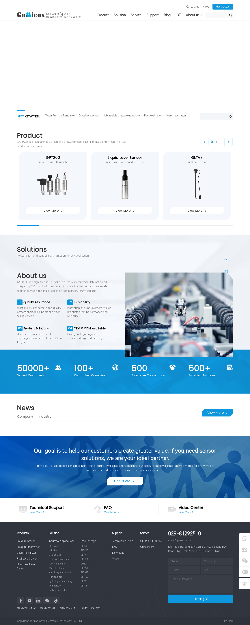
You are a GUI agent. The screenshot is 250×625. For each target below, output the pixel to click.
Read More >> (59, 87)
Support (153, 15)
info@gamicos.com (180, 540)
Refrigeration (55, 585)
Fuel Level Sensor (27, 558)
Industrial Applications (61, 541)
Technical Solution (122, 541)
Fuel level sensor (153, 115)
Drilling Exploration (58, 590)
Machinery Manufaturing (61, 572)
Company (25, 416)
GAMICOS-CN (68, 608)
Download (118, 552)
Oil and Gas (55, 555)
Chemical (53, 546)
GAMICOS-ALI (48, 608)
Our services (147, 546)
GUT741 (85, 563)
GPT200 (53, 158)
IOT (178, 15)
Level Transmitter (26, 552)
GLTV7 (196, 158)
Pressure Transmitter (28, 546)
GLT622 (84, 572)
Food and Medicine (59, 559)
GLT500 (84, 546)
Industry (45, 416)
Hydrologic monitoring (60, 581)
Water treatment (57, 568)
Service (136, 15)
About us (192, 15)
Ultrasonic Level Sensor (26, 566)
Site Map (228, 620)
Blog (167, 15)
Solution (120, 15)
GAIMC (83, 608)
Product (103, 15)
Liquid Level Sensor (125, 158)
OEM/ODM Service (151, 541)
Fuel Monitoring (57, 563)
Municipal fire (55, 577)
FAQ (114, 546)
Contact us (192, 6)
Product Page (88, 541)
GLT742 (84, 577)
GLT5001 (85, 550)
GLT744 (84, 585)
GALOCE (96, 608)
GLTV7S (84, 568)
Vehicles (53, 550)
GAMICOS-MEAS (26, 608)
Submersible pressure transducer (122, 115)
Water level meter (176, 115)
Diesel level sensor (89, 115)
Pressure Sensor (26, 541)
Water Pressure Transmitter (60, 115)
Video (115, 558)
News (206, 6)
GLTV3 (84, 581)
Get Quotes (222, 6)
